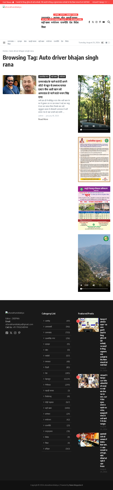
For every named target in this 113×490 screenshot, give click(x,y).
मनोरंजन (55, 22)
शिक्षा (43, 27)
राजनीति (64, 22)
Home (5, 51)
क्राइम (56, 17)
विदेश (76, 22)
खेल (63, 17)
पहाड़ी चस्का (71, 17)
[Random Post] (102, 43)
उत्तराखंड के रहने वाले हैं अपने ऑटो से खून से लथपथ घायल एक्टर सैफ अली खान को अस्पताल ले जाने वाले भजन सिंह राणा (53, 89)
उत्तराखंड (45, 17)
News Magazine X (76, 485)
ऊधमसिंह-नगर (44, 76)
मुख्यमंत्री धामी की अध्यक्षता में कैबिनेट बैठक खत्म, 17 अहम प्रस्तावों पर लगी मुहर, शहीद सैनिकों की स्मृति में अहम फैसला (103, 450)
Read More (43, 119)
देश (70, 22)
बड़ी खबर (45, 22)
